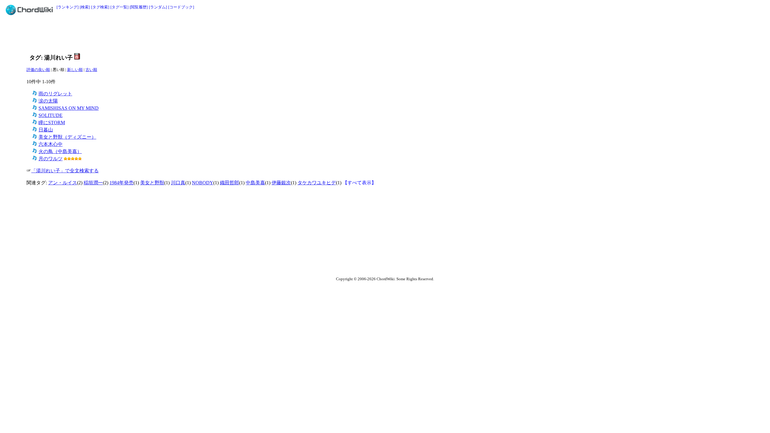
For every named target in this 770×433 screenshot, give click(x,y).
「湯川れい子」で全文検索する (65, 170)
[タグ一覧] (119, 7)
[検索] (85, 7)
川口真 (178, 182)
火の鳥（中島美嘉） (60, 151)
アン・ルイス (62, 182)
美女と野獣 (152, 182)
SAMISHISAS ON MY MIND (68, 108)
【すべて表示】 (359, 182)
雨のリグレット (55, 93)
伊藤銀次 (281, 182)
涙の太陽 (48, 100)
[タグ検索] (100, 7)
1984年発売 (121, 182)
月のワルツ (50, 158)
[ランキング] (68, 7)
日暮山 (45, 129)
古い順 (91, 69)
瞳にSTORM (51, 122)
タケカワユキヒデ (316, 182)
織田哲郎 (229, 182)
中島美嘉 (255, 182)
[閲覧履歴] (139, 7)
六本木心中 (50, 144)
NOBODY (202, 182)
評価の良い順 (38, 69)
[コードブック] (181, 7)
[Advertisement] (371, 33)
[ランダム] (158, 7)
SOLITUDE (50, 115)
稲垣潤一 (93, 182)
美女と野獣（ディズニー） (67, 137)
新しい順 (75, 69)
